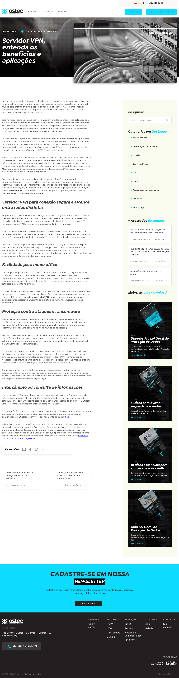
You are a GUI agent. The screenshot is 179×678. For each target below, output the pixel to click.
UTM (109, 628)
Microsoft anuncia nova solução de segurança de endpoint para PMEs (147, 231)
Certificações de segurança (145, 146)
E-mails (136, 155)
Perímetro (137, 199)
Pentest (129, 628)
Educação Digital (140, 164)
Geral (135, 172)
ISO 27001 (130, 640)
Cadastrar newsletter (88, 603)
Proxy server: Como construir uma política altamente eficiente (20, 475)
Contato (61, 12)
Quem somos (91, 625)
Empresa (32, 12)
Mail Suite (112, 637)
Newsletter (133, 12)
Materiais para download (161, 12)
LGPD (135, 181)
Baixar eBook (137, 417)
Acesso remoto (140, 138)
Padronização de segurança (146, 190)
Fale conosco (167, 625)
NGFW (110, 624)
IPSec (66, 417)
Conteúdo (47, 12)
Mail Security (113, 633)
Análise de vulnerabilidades (133, 634)
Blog (147, 624)
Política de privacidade (167, 674)
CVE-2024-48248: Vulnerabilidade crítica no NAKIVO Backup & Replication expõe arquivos (149, 252)
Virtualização (139, 207)
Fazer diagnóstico (139, 355)
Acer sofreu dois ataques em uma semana (146, 272)
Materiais (149, 628)
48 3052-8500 (156, 3)
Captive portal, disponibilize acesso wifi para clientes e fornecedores (69, 475)
